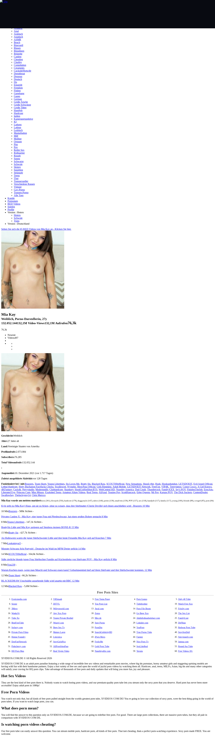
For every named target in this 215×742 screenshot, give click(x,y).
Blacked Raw (98, 483)
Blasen (17, 48)
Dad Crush (140, 489)
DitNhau (182, 623)
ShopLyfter (148, 483)
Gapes (17, 96)
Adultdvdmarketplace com (148, 618)
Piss (16, 144)
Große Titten (20, 107)
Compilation (20, 65)
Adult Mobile (119, 486)
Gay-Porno (19, 189)
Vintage (18, 187)
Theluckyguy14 (23, 495)
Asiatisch (18, 36)
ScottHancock (128, 492)
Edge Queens (143, 492)
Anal (16, 31)
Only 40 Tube (184, 599)
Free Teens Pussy (102, 599)
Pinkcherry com (18, 646)
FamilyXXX (168, 489)
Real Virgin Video (61, 651)
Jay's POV (180, 489)
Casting (17, 56)
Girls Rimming (104, 486)
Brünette (18, 53)
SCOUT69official (115, 483)
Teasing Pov (114, 492)
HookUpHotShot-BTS (86, 489)
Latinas (17, 127)
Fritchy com (183, 608)
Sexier (14, 604)
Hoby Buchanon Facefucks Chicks (36, 486)
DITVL (56, 604)
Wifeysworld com (61, 608)
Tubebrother (141, 604)
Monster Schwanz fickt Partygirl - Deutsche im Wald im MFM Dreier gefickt (43, 548)
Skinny (17, 167)
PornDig (98, 627)
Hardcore (18, 113)
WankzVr (15, 613)
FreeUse (156, 486)
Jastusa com (183, 641)
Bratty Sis (86, 483)
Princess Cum (23, 492)
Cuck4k (17, 489)
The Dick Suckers (183, 492)
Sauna (17, 158)
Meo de (98, 618)
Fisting (17, 90)
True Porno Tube (144, 632)
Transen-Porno (21, 192)
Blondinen (19, 51)
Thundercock (153, 489)
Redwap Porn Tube (186, 627)
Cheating (18, 59)
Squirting (18, 170)
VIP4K (165, 486)
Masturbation (20, 133)
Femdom (18, 87)
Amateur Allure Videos (73, 492)
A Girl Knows (205, 486)
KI (15, 121)
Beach (17, 42)
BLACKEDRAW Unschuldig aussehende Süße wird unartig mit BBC (40, 580)
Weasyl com (58, 623)
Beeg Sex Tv (59, 627)
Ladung (18, 124)
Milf (16, 136)
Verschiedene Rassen (24, 184)
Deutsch (18, 79)
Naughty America (125, 489)
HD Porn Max (17, 651)
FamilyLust (183, 618)
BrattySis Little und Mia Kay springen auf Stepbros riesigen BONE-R (40, 527)
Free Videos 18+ (185, 651)
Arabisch (18, 34)
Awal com (99, 608)
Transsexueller (21, 181)
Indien (17, 116)
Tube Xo (15, 618)
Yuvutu (139, 651)
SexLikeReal (142, 646)
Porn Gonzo (141, 599)
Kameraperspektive (23, 119)
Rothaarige (19, 153)
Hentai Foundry (18, 637)
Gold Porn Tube (102, 646)
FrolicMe (99, 641)
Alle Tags (18, 195)
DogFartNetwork (19, 641)
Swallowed (60, 486)
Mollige (18, 138)
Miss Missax (37, 492)
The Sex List (184, 613)
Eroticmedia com (19, 599)
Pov (16, 147)
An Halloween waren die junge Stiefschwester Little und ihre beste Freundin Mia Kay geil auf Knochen (56, 538)
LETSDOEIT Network (138, 486)
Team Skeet (40, 483)
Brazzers (29, 483)
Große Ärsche (21, 102)
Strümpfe (18, 172)
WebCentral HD (107, 489)
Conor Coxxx (189, 486)
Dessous (18, 76)
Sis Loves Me (72, 483)
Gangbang (19, 93)
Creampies (19, 68)
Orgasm (18, 141)
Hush (158, 483)
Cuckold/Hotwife (22, 70)
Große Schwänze (22, 104)
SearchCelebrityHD (103, 632)
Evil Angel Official (202, 483)
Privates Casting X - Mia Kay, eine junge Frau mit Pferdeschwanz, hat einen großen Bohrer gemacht (54, 516)
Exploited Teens (53, 492)
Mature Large (59, 632)
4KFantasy (6, 489)
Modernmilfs (41, 489)
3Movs (14, 608)
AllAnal (103, 492)
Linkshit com (142, 623)
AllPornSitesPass (60, 646)
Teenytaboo (175, 486)
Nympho (71, 486)
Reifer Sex (19, 150)
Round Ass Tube (185, 646)
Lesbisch (18, 130)
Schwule (18, 164)
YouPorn (140, 627)
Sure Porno (100, 623)
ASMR (17, 39)
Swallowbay (7, 495)
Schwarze (19, 161)
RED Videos (14, 204)
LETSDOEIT (185, 483)
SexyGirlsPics (59, 641)
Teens (17, 175)
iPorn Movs (100, 637)
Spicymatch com (185, 637)
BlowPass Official (86, 486)
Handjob (18, 110)
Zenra (97, 613)
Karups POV (166, 492)
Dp (15, 82)
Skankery (69, 489)
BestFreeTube (17, 623)
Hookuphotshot (169, 483)
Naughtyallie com (102, 651)
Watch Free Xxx (185, 604)
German (18, 99)
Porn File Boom (143, 608)
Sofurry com (17, 627)
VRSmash (57, 599)
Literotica (57, 637)
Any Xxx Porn (59, 613)
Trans (16, 221)
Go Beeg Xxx (142, 613)
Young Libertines (56, 483)
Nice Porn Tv (142, 641)
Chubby (18, 62)
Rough (17, 155)
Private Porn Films (19, 632)
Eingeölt (18, 85)
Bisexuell (18, 45)
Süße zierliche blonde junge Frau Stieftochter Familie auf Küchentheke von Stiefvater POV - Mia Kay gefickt (59, 559)
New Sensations (134, 483)
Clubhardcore (56, 489)
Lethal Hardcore (9, 486)
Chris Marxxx (39, 495)
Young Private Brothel (63, 618)
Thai (16, 178)
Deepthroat (19, 73)
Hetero (17, 215)
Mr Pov (155, 492)
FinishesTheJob (195, 489)
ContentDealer (200, 492)
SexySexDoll (184, 632)
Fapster (139, 637)
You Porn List (101, 604)
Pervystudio (28, 489)
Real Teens (92, 492)
